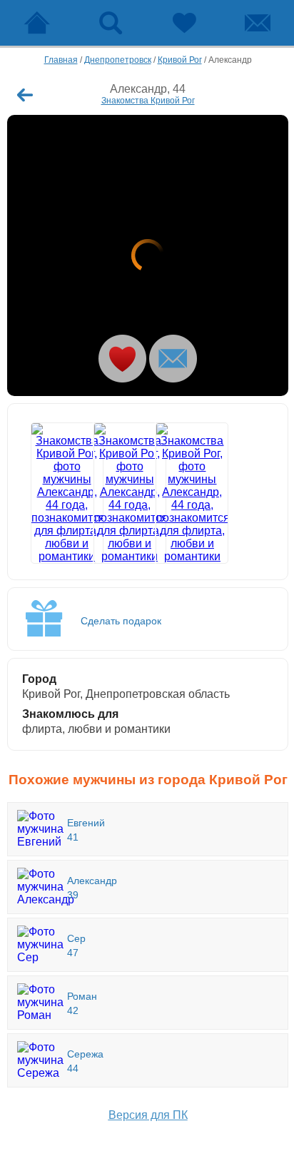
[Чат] (257, 23)
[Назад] (25, 95)
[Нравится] (122, 358)
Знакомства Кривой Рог (148, 101)
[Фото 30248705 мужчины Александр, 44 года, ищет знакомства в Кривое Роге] (179, 493)
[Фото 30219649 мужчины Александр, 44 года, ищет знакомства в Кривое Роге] (117, 493)
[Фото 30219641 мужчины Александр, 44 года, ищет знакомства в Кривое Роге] (147, 255)
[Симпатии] (183, 23)
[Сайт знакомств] (37, 23)
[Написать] (173, 358)
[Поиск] (110, 23)
